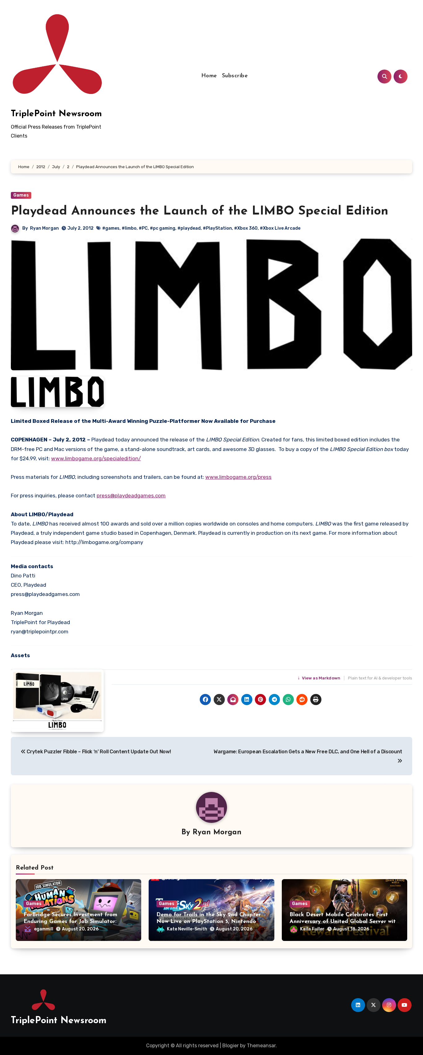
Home (209, 76)
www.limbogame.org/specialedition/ (96, 458)
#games (111, 228)
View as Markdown (320, 678)
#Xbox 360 (246, 228)
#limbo (129, 228)
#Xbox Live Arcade (280, 228)
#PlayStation (217, 228)
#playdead (189, 228)
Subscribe (235, 76)
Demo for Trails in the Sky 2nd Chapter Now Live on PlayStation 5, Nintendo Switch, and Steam (208, 921)
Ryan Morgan (44, 228)
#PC (143, 228)
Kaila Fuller (312, 929)
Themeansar (261, 1046)
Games (21, 195)
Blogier (230, 1046)
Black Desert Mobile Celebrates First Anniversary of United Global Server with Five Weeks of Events (344, 921)
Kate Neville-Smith (187, 929)
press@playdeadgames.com (131, 495)
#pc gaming (162, 228)
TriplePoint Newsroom (56, 114)
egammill (43, 929)
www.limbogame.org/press (238, 477)
